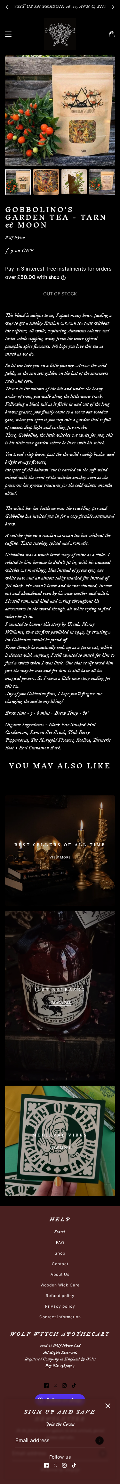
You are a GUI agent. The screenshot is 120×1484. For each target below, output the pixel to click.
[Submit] (99, 1440)
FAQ (60, 1242)
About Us (60, 1274)
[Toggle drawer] (8, 34)
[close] (108, 1406)
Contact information (60, 1316)
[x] (55, 1464)
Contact (60, 1263)
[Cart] (111, 34)
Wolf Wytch (15, 237)
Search (60, 1231)
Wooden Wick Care (60, 1285)
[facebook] (46, 1464)
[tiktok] (74, 1464)
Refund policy (60, 1295)
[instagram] (64, 1464)
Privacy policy (60, 1306)
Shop (60, 1253)
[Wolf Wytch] (60, 34)
